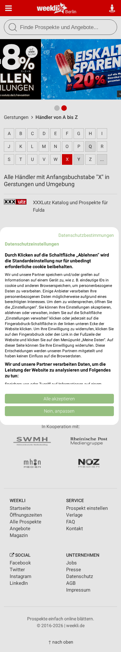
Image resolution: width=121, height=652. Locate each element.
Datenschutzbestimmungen (86, 235)
